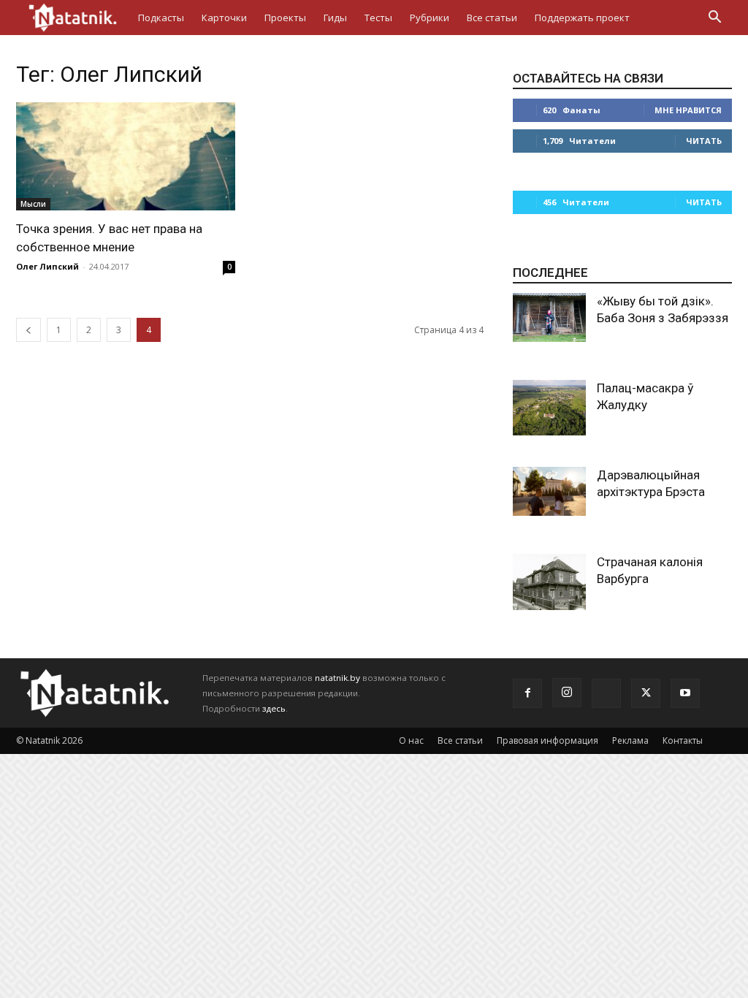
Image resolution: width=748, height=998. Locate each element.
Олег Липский (47, 266)
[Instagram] (566, 692)
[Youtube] (685, 693)
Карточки (224, 17)
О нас (411, 740)
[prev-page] (28, 330)
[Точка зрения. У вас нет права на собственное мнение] (125, 156)
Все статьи (492, 17)
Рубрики (429, 17)
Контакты (683, 740)
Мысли (33, 204)
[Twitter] (645, 693)
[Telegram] (606, 693)
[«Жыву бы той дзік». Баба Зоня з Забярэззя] (549, 317)
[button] (714, 19)
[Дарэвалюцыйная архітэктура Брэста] (549, 491)
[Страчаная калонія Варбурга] (549, 582)
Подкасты (161, 17)
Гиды (335, 17)
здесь (274, 708)
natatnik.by (337, 677)
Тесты (378, 17)
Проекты (285, 17)
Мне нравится (688, 109)
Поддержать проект (582, 17)
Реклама (630, 740)
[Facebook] (527, 693)
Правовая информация (547, 740)
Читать (704, 140)
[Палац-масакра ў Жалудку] (549, 407)
